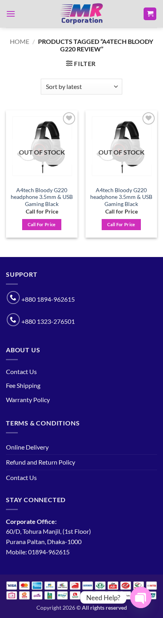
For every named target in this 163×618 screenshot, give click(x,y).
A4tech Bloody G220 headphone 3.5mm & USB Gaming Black (42, 197)
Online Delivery (27, 447)
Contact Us (21, 371)
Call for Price (42, 224)
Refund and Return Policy (40, 462)
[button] (10, 13)
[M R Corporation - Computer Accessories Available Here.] (81, 14)
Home (19, 41)
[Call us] (13, 297)
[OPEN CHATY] (141, 597)
